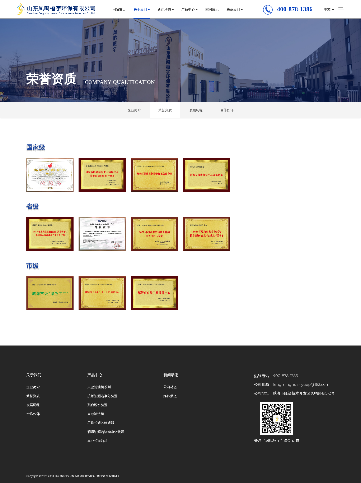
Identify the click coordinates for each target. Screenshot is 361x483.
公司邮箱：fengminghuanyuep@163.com (291, 384)
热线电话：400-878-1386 (276, 375)
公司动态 (170, 386)
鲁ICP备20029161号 (108, 476)
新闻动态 (164, 9)
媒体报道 (170, 395)
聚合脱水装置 (97, 404)
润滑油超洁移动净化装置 (105, 431)
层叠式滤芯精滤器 (100, 422)
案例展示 (212, 9)
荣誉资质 (165, 109)
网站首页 (119, 9)
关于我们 (140, 9)
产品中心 (188, 9)
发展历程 (196, 109)
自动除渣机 (95, 413)
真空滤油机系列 (99, 386)
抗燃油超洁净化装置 (102, 395)
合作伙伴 (227, 109)
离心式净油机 (97, 440)
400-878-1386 (295, 9)
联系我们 (233, 9)
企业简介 (134, 109)
